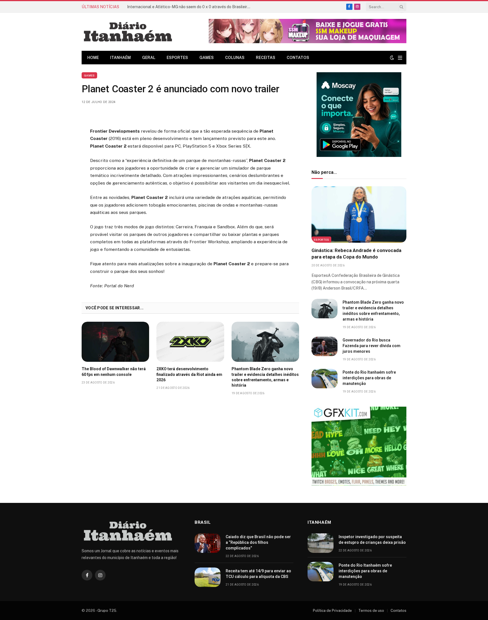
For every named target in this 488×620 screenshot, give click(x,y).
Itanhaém (120, 57)
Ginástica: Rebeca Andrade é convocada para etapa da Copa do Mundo (356, 253)
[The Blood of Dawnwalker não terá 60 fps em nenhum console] (115, 342)
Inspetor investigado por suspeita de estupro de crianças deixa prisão (372, 539)
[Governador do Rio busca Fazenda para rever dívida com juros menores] (324, 346)
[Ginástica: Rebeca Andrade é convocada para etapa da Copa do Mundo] (358, 214)
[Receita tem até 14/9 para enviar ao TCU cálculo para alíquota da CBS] (208, 577)
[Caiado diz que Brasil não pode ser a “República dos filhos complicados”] (208, 543)
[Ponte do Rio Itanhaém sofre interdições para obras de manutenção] (324, 378)
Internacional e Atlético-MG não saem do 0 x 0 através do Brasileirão (189, 7)
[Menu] (400, 57)
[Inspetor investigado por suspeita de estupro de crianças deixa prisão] (321, 543)
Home (93, 57)
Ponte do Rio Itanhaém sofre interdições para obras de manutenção (369, 378)
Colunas (235, 57)
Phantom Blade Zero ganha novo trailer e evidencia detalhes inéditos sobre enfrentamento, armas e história (265, 377)
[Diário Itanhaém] (128, 32)
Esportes (177, 57)
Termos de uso (371, 610)
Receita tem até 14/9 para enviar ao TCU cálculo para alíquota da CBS (258, 574)
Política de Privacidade (332, 610)
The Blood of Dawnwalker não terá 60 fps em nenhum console (114, 371)
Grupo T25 (106, 610)
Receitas (265, 57)
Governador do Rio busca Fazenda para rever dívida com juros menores (371, 346)
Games (206, 57)
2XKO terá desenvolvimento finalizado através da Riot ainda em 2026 (189, 374)
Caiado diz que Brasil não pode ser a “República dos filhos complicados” (258, 542)
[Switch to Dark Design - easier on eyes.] (392, 57)
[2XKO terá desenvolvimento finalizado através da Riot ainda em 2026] (190, 342)
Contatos (298, 57)
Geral (148, 57)
